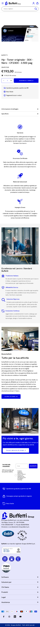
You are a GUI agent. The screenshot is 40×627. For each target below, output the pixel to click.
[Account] (34, 3)
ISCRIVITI (33, 466)
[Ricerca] (36, 9)
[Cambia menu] (2, 3)
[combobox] (20, 9)
